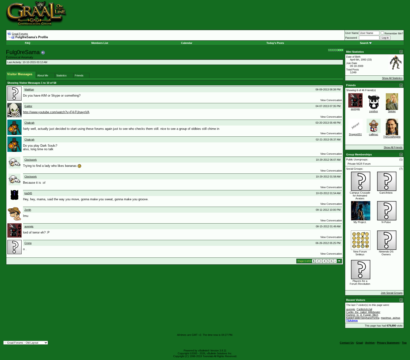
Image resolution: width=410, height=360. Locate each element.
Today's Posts (275, 43)
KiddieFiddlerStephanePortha (362, 317)
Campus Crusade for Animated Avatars (360, 195)
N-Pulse (386, 222)
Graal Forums (20, 33)
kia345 (28, 193)
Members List (99, 43)
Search (364, 43)
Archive (370, 342)
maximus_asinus (390, 317)
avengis (28, 226)
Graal (359, 342)
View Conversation (331, 100)
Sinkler (392, 111)
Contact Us (347, 342)
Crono (28, 243)
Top (404, 342)
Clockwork (30, 159)
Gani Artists (386, 192)
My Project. (360, 222)
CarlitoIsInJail (364, 309)
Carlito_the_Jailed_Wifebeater (363, 312)
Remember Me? (394, 33)
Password (351, 37)
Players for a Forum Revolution (360, 282)
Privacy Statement (388, 342)
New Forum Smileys (360, 253)
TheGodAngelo (392, 136)
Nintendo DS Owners (386, 253)
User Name (352, 33)
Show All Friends (393, 147)
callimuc (373, 134)
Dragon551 (355, 134)
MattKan (29, 89)
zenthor (373, 111)
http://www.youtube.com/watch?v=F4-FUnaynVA (56, 112)
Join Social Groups (392, 292)
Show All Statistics (392, 78)
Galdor (28, 106)
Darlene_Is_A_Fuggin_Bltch (362, 314)
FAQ (27, 43)
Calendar (186, 43)
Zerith (27, 209)
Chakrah (29, 122)
